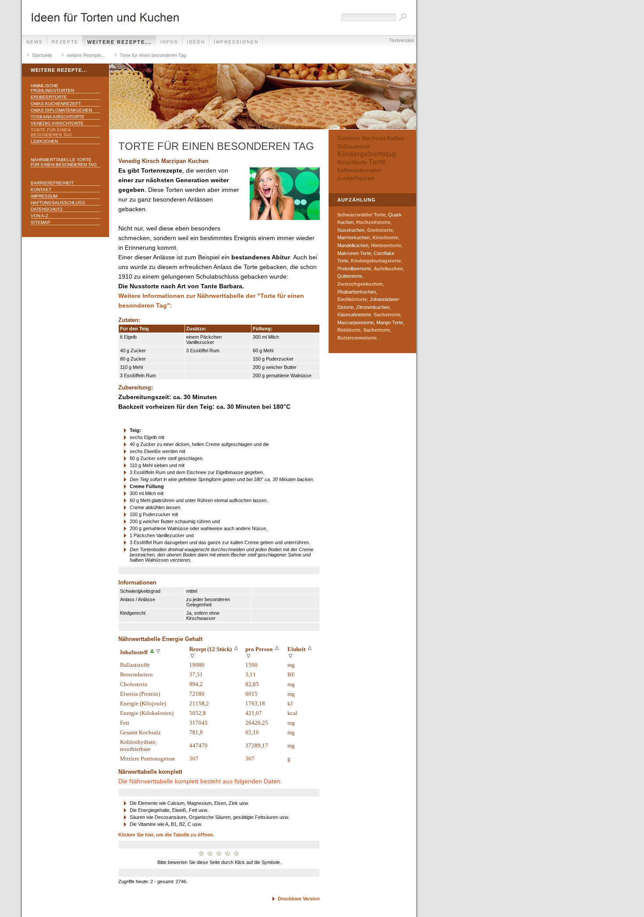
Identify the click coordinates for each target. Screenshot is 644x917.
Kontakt (41, 189)
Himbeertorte (386, 245)
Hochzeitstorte (373, 222)
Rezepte (65, 41)
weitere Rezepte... (119, 42)
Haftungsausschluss (58, 202)
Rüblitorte (349, 330)
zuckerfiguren (356, 178)
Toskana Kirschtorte (58, 116)
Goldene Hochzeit (361, 138)
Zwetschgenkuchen (360, 284)
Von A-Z (39, 215)
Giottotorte (380, 230)
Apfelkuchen (388, 268)
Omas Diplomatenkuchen (61, 110)
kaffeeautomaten (359, 170)
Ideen (196, 41)
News (34, 41)
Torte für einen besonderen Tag (153, 55)
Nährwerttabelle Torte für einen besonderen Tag (64, 162)
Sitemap (40, 222)
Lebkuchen (44, 141)
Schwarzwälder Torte (361, 214)
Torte (377, 162)
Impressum (44, 196)
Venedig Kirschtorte (57, 123)
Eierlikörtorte (352, 299)
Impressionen (236, 41)
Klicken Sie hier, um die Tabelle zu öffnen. (166, 834)
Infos (169, 41)
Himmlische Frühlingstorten (52, 88)
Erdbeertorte (49, 97)
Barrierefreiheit (52, 183)
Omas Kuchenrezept (56, 103)
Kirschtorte (352, 162)
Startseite (42, 55)
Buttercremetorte (357, 337)
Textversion (401, 40)
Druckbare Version (299, 898)
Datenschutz (47, 209)
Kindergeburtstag (366, 154)
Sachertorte (387, 314)
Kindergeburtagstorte (376, 260)
